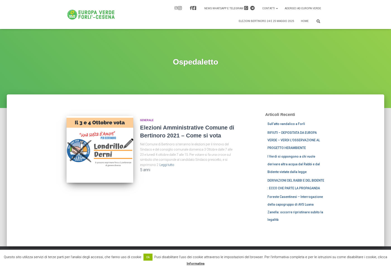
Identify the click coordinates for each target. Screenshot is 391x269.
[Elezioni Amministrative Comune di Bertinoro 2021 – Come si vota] (100, 149)
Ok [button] (148, 257)
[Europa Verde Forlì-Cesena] (91, 14)
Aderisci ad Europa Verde (303, 8)
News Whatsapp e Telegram (224, 8)
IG (178, 8)
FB (193, 8)
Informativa (196, 264)
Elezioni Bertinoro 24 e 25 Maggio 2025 (266, 21)
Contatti (269, 8)
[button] (277, 8)
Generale (147, 120)
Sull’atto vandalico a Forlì (286, 124)
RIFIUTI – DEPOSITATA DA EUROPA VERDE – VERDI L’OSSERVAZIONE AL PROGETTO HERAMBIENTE (293, 140)
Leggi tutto (167, 165)
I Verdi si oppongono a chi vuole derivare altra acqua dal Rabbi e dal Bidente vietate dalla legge (293, 164)
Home (305, 21)
